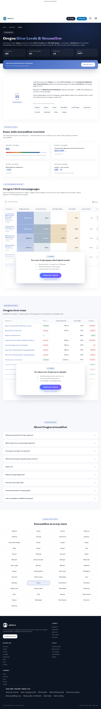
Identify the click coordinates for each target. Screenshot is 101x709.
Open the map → (88, 64)
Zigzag (64, 112)
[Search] (90, 18)
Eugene (46, 107)
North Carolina (38, 577)
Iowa (86, 548)
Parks (4, 659)
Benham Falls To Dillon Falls (13, 330)
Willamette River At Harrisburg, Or (10, 275)
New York (14, 577)
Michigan (62, 559)
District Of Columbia (14, 542)
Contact (5, 684)
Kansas (14, 554)
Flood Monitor (56, 654)
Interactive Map (56, 646)
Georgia (62, 542)
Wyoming (14, 605)
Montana (62, 565)
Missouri (38, 565)
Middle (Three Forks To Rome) (14, 393)
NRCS (90, 705)
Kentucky (38, 554)
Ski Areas (5, 646)
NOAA (87, 705)
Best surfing (59, 696)
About (4, 674)
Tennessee (86, 588)
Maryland (14, 559)
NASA (94, 705)
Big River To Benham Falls (13, 335)
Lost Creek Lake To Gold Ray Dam (15, 374)
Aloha (56, 112)
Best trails (47, 696)
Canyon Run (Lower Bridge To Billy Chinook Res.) (19, 340)
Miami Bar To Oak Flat (11, 389)
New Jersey (62, 571)
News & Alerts (56, 649)
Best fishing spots (57, 692)
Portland (37, 107)
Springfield (64, 107)
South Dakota (62, 588)
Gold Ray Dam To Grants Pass (14, 359)
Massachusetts (38, 559)
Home (4, 27)
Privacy (5, 681)
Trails (4, 662)
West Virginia (62, 600)
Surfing (5, 664)
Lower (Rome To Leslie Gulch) (14, 384)
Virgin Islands (87, 594)
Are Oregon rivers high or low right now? (18, 451)
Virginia (14, 600)
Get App (71, 18)
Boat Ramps (6, 657)
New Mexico (86, 571)
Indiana (62, 548)
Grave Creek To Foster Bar (12, 369)
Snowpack (55, 627)
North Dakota (62, 577)
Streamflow (55, 629)
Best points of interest (32, 696)
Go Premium (81, 18)
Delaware (86, 536)
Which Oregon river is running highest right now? (20, 443)
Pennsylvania (63, 582)
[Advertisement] (50, 8)
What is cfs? (9, 466)
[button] (50, 267)
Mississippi (14, 565)
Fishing (5, 651)
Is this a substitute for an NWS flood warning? (19, 498)
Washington (38, 600)
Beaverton (47, 112)
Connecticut (62, 536)
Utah (38, 594)
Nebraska (86, 565)
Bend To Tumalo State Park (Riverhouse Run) (18, 326)
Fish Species (55, 651)
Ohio (86, 577)
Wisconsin (87, 600)
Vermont (62, 594)
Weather (54, 657)
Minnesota (87, 559)
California (14, 536)
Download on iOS (11, 636)
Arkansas (86, 531)
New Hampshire (38, 571)
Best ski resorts (12, 692)
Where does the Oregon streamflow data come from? (22, 459)
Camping (5, 654)
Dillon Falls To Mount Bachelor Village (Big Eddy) (19, 350)
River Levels (55, 634)
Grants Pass (87, 107)
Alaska (38, 531)
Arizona (62, 531)
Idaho (14, 548)
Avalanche (55, 637)
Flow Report (12, 27)
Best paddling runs (13, 696)
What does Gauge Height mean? (15, 474)
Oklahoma (14, 582)
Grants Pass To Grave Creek (13, 364)
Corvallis (37, 112)
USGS (83, 705)
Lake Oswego (75, 107)
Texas (14, 594)
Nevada (14, 571)
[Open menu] (96, 18)
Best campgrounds (28, 692)
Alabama (14, 531)
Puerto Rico (86, 582)
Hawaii (87, 542)
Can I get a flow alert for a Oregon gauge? (18, 490)
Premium (5, 676)
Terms (4, 679)
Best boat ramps (73, 692)
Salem (54, 107)
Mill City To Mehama (11, 398)
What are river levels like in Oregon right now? (19, 435)
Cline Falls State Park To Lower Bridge (16, 345)
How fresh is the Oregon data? (15, 482)
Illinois (38, 548)
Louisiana (62, 554)
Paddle (5, 649)
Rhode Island (14, 588)
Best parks (43, 692)
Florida (38, 542)
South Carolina (38, 588)
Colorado (38, 536)
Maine (86, 554)
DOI (97, 705)
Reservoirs (55, 632)
